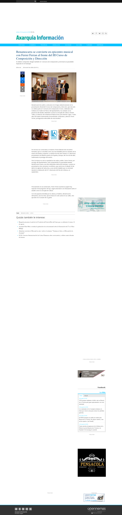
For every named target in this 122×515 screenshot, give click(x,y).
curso (31, 213)
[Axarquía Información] (40, 37)
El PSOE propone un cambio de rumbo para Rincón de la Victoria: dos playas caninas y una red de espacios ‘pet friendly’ (91, 419)
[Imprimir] (22, 90)
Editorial (18, 67)
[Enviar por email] (22, 87)
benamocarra (25, 213)
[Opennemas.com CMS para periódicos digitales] (97, 510)
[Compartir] (22, 73)
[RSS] (106, 33)
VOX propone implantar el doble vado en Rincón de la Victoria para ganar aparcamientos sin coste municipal (91, 402)
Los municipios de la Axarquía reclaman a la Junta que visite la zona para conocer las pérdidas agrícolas (91, 410)
